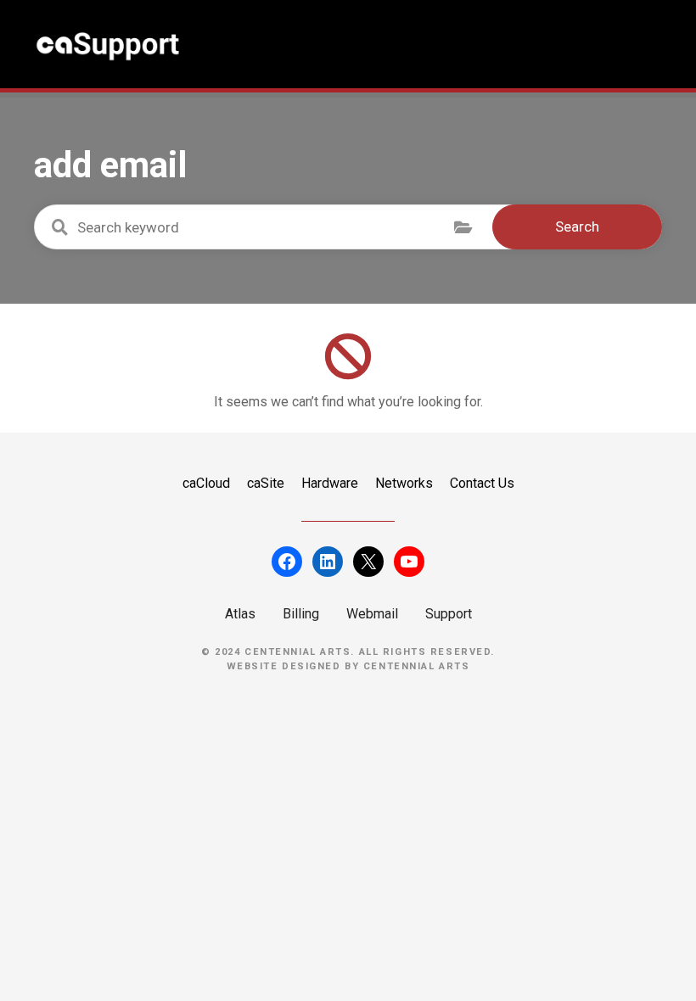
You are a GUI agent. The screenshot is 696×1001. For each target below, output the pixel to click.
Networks (404, 483)
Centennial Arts (416, 666)
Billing (301, 614)
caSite (265, 483)
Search (577, 226)
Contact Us (482, 483)
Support (448, 614)
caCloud (206, 483)
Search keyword (59, 227)
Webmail (372, 614)
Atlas (240, 614)
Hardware (329, 483)
